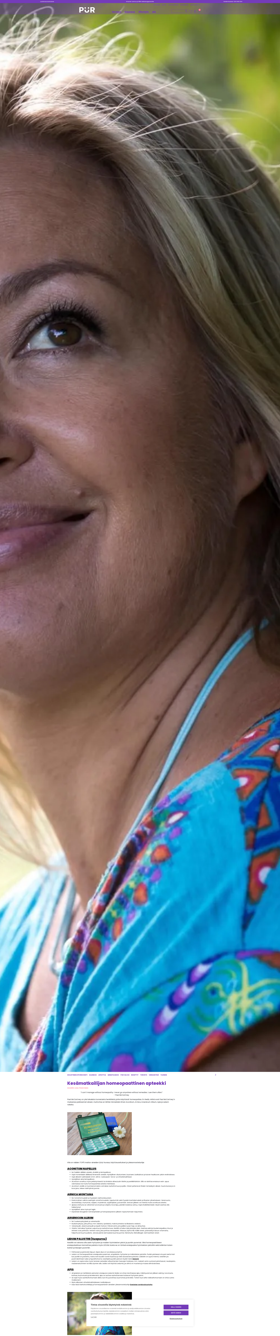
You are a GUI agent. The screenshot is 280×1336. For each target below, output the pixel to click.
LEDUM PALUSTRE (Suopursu (86, 1239)
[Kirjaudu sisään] (195, 11)
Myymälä (156, 5)
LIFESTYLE (144, 11)
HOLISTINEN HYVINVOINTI (77, 1075)
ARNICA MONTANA (80, 1194)
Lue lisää (93, 1317)
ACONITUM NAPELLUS (81, 1168)
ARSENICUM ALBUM (80, 1218)
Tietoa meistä (173, 5)
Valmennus (184, 5)
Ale (154, 11)
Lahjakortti (195, 5)
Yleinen (164, 1075)
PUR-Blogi (125, 1075)
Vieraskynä (154, 1075)
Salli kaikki (176, 1307)
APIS (70, 1269)
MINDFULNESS (113, 1075)
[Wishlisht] (191, 11)
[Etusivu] (87, 10)
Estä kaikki (176, 1313)
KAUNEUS (130, 11)
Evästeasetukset (176, 1318)
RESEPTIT (134, 1075)
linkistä (136, 1259)
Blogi (164, 5)
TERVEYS (116, 11)
